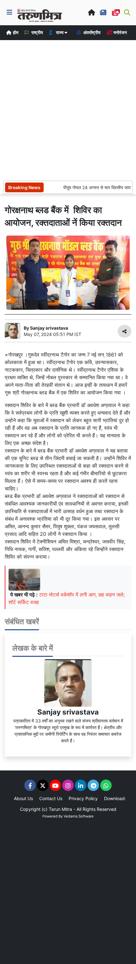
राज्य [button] (60, 32)
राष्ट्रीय (36, 32)
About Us (23, 798)
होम (15, 32)
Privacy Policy (83, 798)
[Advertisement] (68, 109)
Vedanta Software (79, 816)
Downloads (115, 798)
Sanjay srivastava (68, 712)
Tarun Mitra (60, 809)
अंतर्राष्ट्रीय (91, 32)
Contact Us (50, 798)
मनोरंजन (120, 32)
